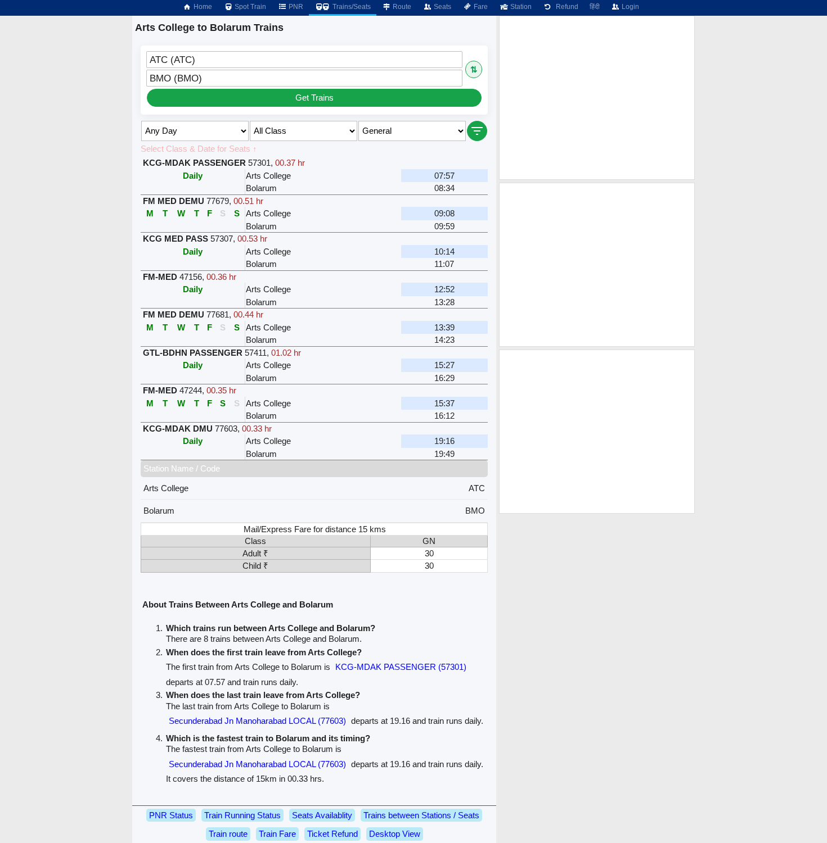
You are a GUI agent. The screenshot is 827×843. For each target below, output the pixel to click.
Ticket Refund (332, 834)
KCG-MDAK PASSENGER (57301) (400, 667)
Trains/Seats (351, 7)
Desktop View (394, 834)
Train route (228, 834)
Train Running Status (242, 815)
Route (401, 7)
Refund (565, 7)
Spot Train (249, 7)
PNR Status (171, 815)
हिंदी (595, 7)
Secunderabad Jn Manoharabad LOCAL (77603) (257, 721)
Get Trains (314, 97)
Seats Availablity (322, 815)
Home (202, 7)
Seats (441, 7)
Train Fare (277, 834)
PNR (295, 7)
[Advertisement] (596, 97)
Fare (480, 7)
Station (520, 7)
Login (629, 7)
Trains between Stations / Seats (421, 815)
